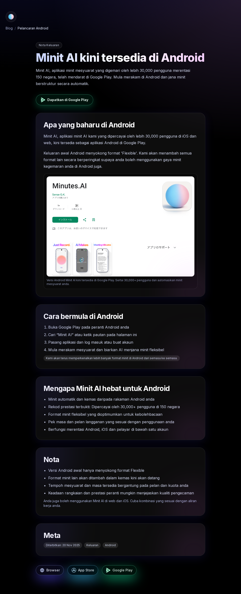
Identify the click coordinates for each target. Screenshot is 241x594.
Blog (9, 28)
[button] (11, 16)
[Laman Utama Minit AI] (11, 16)
